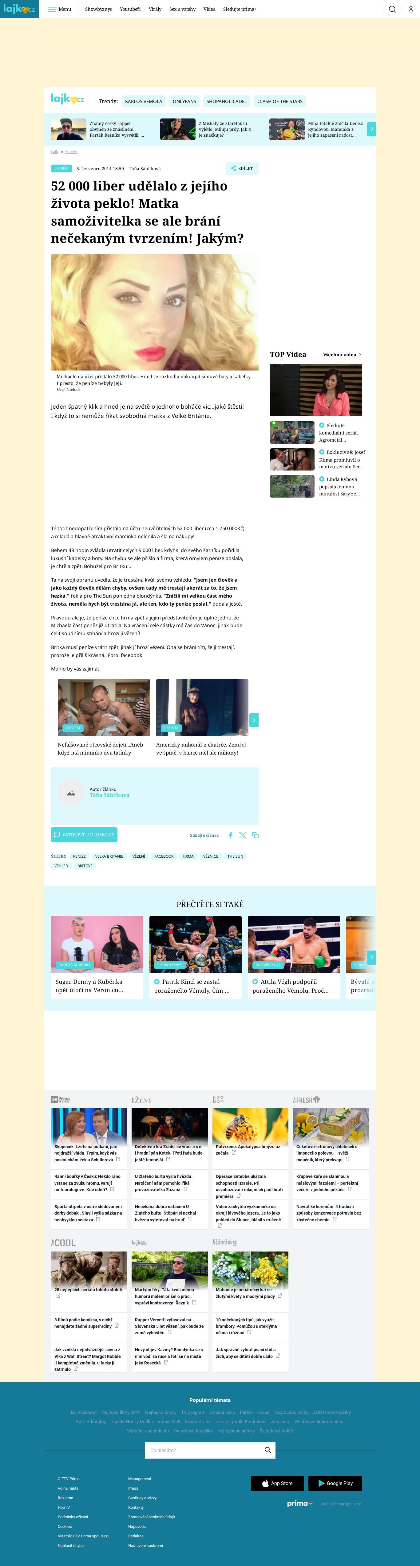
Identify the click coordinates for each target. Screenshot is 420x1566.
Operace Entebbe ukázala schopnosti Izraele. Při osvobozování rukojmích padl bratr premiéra (249, 1186)
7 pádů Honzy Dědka (132, 1421)
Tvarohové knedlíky (193, 1431)
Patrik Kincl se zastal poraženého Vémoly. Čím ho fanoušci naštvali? (193, 986)
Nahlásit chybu (71, 1545)
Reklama (65, 1498)
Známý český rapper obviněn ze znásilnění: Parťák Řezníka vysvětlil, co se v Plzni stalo (117, 131)
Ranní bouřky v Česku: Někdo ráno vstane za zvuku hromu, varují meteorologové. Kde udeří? (87, 1183)
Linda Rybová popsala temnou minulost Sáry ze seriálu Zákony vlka (341, 490)
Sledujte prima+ (239, 9)
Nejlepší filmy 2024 (121, 1412)
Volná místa (68, 1488)
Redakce (136, 1536)
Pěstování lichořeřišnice (320, 1421)
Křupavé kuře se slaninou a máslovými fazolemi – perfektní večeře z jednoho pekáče (327, 1183)
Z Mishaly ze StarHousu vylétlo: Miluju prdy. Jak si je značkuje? (225, 129)
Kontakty (136, 1507)
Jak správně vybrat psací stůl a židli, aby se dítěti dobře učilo (246, 1353)
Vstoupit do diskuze (88, 834)
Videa (209, 9)
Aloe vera (281, 1421)
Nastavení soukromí (145, 1545)
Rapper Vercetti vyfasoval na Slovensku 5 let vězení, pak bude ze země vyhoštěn (169, 1326)
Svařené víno (198, 1421)
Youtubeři (130, 9)
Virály (155, 9)
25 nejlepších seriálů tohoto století (88, 1289)
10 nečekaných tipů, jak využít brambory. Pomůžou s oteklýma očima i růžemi (246, 1326)
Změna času (222, 1412)
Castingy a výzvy (142, 1498)
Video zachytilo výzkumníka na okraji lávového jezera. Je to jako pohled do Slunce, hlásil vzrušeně (248, 1213)
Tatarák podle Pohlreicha (241, 1421)
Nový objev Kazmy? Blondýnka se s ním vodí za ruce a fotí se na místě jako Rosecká (169, 1356)
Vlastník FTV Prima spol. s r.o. (83, 1536)
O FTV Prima (69, 1478)
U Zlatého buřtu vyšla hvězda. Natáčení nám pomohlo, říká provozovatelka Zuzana (163, 1183)
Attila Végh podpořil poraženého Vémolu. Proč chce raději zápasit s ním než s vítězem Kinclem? (288, 986)
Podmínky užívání (73, 1517)
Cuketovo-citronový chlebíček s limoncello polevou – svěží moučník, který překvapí (326, 1153)
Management (139, 1478)
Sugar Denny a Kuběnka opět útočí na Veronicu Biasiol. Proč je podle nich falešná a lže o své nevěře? (92, 986)
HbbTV (64, 1507)
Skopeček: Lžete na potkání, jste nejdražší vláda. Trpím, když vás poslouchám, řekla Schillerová (85, 1153)
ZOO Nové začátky (332, 1412)
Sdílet (245, 170)
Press (133, 1488)
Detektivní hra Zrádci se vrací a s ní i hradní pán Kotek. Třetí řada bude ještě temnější (169, 1153)
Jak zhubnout (83, 1412)
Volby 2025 (168, 1421)
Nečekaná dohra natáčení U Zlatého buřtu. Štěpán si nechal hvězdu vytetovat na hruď (165, 1213)
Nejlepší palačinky (236, 1431)
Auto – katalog (91, 1421)
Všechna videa (340, 354)
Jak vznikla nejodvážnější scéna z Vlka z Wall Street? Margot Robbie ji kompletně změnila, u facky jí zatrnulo (87, 1359)
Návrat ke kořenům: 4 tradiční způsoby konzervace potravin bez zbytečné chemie (328, 1213)
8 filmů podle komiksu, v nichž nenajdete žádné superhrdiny (83, 1323)
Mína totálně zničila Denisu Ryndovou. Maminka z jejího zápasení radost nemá (335, 131)
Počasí (263, 1412)
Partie (246, 1412)
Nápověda (137, 1526)
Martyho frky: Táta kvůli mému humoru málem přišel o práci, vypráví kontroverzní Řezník (164, 1296)
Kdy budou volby (291, 1412)
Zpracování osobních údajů (151, 1517)
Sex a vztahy (182, 9)
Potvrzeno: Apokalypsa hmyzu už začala (248, 1149)
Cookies (65, 1526)
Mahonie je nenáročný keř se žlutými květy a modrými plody (246, 1293)
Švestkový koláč (276, 1431)
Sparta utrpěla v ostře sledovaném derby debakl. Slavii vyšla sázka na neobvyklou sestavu (88, 1213)
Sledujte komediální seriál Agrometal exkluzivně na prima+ (338, 439)
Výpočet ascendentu (148, 1431)
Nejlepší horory (160, 1412)
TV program (193, 1412)
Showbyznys (98, 9)
